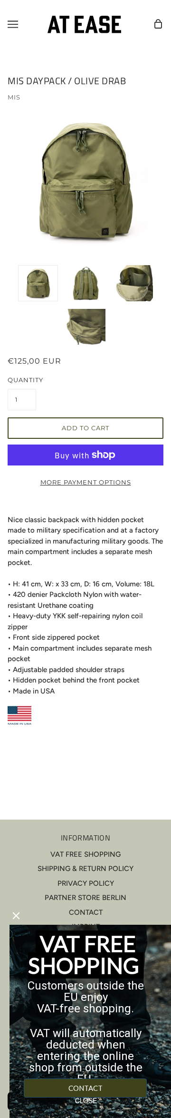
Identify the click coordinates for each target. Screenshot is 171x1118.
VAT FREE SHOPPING (85, 854)
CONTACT (86, 912)
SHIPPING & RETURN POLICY (85, 868)
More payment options (85, 482)
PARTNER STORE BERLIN (85, 897)
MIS (14, 97)
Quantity (22, 380)
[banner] (84, 24)
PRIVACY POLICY (85, 883)
